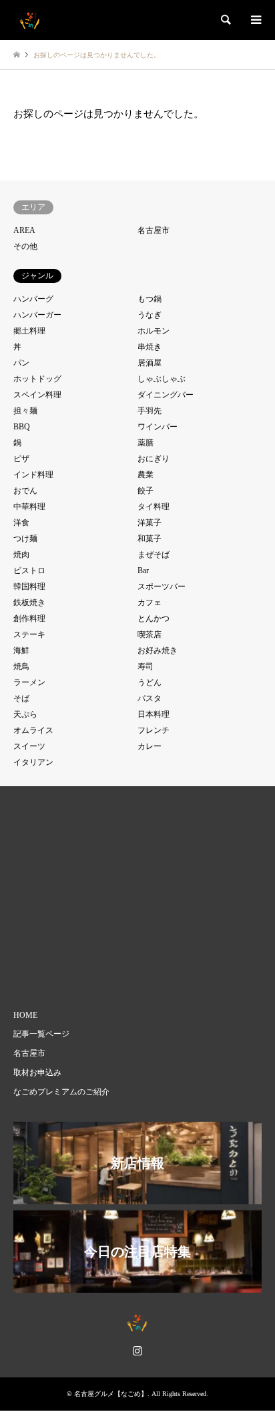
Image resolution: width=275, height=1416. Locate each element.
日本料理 (154, 714)
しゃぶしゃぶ (162, 378)
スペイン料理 (37, 394)
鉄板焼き (29, 602)
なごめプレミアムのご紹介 (61, 1091)
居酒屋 (150, 362)
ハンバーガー (37, 315)
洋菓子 (150, 522)
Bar (143, 570)
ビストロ (29, 570)
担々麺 (25, 410)
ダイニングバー (166, 394)
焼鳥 (21, 666)
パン (21, 362)
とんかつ (154, 618)
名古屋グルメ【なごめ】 (111, 1393)
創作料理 (29, 618)
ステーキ (29, 634)
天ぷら (25, 714)
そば (21, 698)
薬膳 (146, 442)
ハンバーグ (33, 299)
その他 (25, 246)
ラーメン (29, 682)
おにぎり (154, 458)
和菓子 (150, 538)
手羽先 (150, 410)
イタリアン (33, 762)
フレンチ (154, 730)
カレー (150, 746)
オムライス (33, 730)
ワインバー (158, 426)
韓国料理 (29, 586)
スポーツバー (162, 586)
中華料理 (29, 506)
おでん (25, 490)
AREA (24, 230)
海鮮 (21, 650)
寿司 (146, 666)
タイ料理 (154, 506)
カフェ (150, 602)
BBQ (21, 426)
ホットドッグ (37, 378)
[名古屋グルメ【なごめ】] (30, 20)
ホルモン (154, 331)
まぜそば (154, 554)
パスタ (150, 698)
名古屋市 (154, 230)
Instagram (137, 1350)
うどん (150, 682)
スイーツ (29, 746)
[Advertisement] (144, 896)
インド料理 (33, 474)
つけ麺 (25, 538)
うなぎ (150, 315)
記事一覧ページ (41, 1034)
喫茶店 (150, 634)
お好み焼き (158, 650)
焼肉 (21, 554)
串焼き (150, 347)
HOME (25, 1015)
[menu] (255, 20)
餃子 (146, 490)
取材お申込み (37, 1072)
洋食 (21, 522)
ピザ (21, 458)
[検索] (225, 20)
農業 (146, 474)
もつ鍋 (150, 299)
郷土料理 (29, 331)
